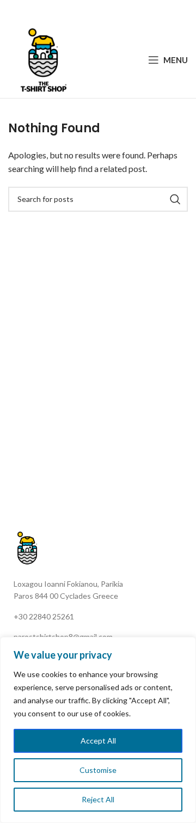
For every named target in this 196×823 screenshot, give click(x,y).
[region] (98, 730)
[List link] (102, 617)
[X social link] (83, 11)
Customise (98, 770)
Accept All (98, 740)
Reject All (98, 799)
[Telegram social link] (125, 11)
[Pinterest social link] (97, 11)
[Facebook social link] (70, 11)
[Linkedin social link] (111, 11)
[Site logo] (43, 58)
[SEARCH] (175, 199)
